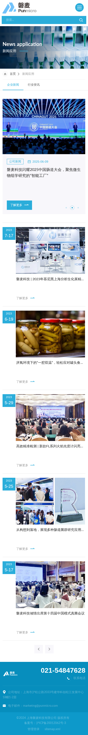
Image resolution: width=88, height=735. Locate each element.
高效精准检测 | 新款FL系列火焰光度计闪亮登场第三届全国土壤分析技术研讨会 (50, 446)
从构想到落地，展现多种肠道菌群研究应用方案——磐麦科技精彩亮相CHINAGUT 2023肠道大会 (50, 530)
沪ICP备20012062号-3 (51, 723)
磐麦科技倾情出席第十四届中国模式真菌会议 (50, 613)
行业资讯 (34, 84)
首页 (13, 74)
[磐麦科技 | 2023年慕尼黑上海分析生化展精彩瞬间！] (50, 250)
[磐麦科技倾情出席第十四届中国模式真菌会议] (50, 584)
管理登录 (34, 729)
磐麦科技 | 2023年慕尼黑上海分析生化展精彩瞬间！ (50, 279)
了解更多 (22, 298)
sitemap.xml (52, 729)
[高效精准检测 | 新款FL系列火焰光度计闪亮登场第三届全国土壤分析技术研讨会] (50, 417)
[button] (66, 208)
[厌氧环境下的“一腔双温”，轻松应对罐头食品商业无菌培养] (50, 334)
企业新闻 (13, 84)
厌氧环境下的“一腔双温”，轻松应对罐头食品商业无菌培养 (50, 362)
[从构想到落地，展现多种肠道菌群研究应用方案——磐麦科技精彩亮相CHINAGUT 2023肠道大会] (50, 501)
